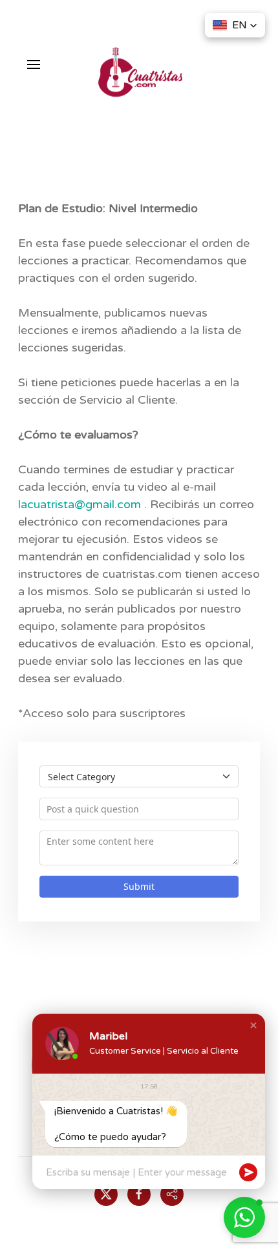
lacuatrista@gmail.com (79, 504)
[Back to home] (139, 58)
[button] (33, 64)
